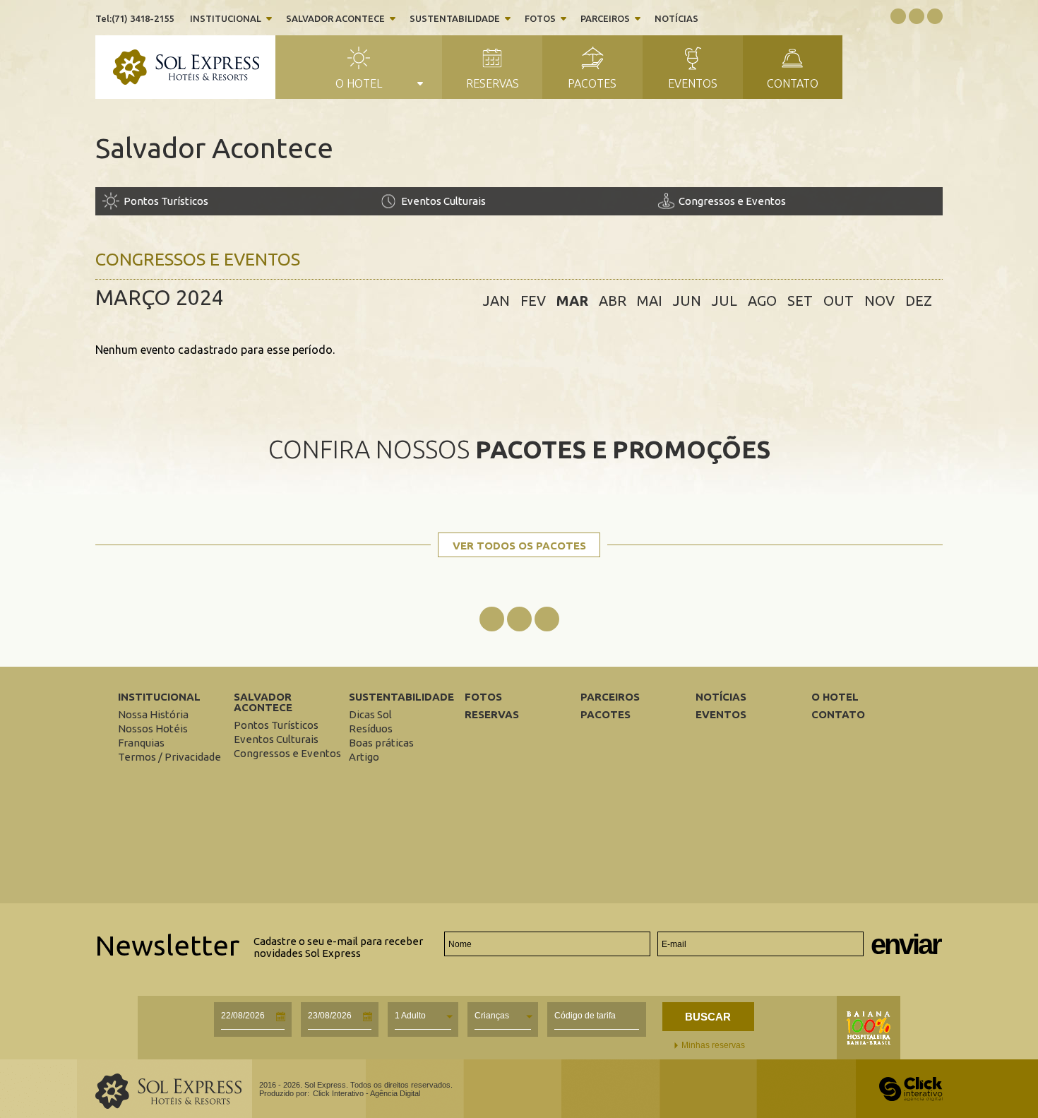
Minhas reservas (713, 1045)
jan (496, 300)
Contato (792, 83)
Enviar (906, 944)
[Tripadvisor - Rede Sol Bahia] (547, 620)
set (800, 300)
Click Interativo (366, 1093)
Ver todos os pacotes (519, 546)
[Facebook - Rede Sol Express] (898, 14)
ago (762, 300)
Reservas (492, 83)
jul (724, 300)
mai (649, 300)
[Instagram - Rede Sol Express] (916, 14)
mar (572, 300)
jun (687, 300)
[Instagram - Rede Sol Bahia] (519, 620)
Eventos (692, 83)
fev (533, 300)
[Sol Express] (194, 68)
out (838, 300)
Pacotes (592, 83)
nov (879, 300)
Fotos (540, 18)
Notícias (676, 18)
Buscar (708, 1017)
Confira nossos (519, 449)
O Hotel (358, 83)
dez (918, 300)
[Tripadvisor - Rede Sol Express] (935, 14)
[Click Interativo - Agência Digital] (911, 1098)
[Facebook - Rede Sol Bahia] (491, 620)
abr (612, 300)
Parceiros (605, 18)
